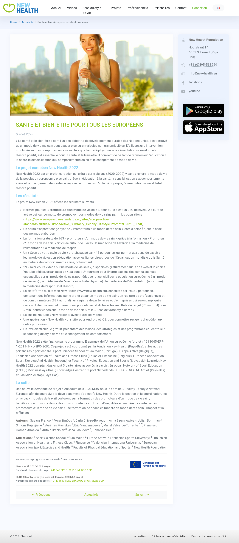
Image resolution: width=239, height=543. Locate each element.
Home (13, 22)
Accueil (56, 8)
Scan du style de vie (92, 10)
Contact (181, 8)
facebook (195, 82)
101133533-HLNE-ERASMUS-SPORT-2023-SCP (77, 480)
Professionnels (137, 8)
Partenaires (162, 8)
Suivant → (142, 494)
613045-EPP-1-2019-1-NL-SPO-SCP (71, 470)
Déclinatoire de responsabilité (208, 536)
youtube (194, 91)
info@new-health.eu (203, 73)
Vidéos (72, 8)
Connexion (199, 8)
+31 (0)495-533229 (203, 64)
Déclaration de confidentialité (168, 536)
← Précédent (41, 494)
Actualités (27, 22)
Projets (116, 8)
